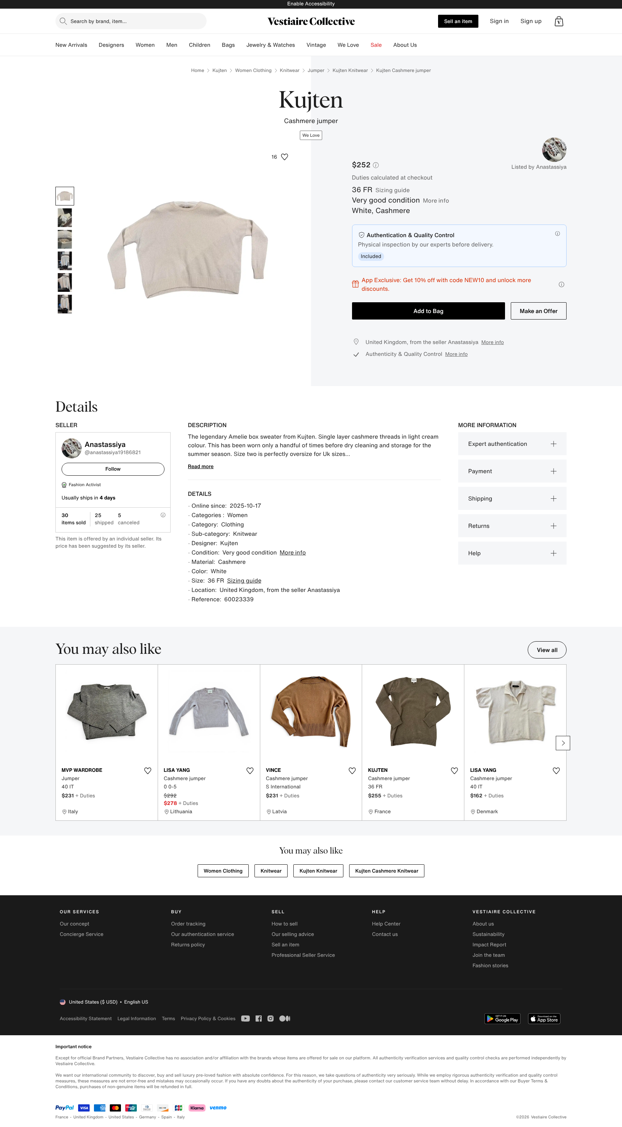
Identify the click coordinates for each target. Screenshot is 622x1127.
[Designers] (130, 45)
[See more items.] (563, 743)
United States (121, 1117)
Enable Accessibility (311, 4)
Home (197, 70)
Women (145, 45)
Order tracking (188, 924)
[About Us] (422, 45)
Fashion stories (490, 965)
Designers (111, 45)
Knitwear (289, 70)
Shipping (480, 498)
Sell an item (458, 21)
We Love (348, 45)
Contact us (385, 934)
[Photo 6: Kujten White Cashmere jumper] (64, 304)
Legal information (136, 1018)
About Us (405, 45)
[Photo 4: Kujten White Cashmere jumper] (64, 261)
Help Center (386, 924)
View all (547, 650)
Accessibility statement (86, 1018)
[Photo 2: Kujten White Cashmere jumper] (64, 217)
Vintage (316, 45)
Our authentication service (202, 934)
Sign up (531, 21)
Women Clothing (253, 70)
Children (200, 45)
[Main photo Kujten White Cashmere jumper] (64, 196)
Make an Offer (539, 311)
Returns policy (188, 945)
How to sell (284, 924)
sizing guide (392, 190)
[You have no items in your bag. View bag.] (559, 21)
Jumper (316, 70)
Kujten (219, 70)
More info (436, 200)
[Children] (216, 45)
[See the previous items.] (59, 743)
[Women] (160, 45)
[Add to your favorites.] (148, 770)
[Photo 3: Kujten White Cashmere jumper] (64, 239)
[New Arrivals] (93, 45)
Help (474, 553)
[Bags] (240, 45)
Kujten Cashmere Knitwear (386, 871)
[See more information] (561, 284)
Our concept (74, 924)
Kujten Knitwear (350, 70)
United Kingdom (88, 1117)
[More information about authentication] (557, 233)
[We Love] (365, 45)
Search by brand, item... (99, 21)
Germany (147, 1117)
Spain (166, 1117)
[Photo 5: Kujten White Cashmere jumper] (64, 282)
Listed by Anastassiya (539, 167)
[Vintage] (332, 45)
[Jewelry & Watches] (300, 45)
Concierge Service (81, 934)
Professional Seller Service (303, 955)
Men (171, 45)
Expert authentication (497, 443)
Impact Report (489, 945)
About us (483, 924)
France (61, 1117)
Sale (376, 45)
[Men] (183, 45)
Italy (181, 1117)
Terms (168, 1018)
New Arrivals (71, 45)
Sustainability (489, 934)
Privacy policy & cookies (208, 1018)
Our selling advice (292, 934)
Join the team (489, 955)
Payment (480, 471)
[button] (559, 21)
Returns (479, 525)
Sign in (499, 21)
